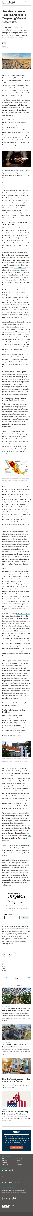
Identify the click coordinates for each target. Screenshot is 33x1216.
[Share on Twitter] (9, 954)
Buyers (18, 1160)
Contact (18, 1182)
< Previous (5, 977)
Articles (4, 1182)
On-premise (4, 1162)
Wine (3, 1158)
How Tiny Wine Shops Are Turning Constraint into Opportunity (16, 1080)
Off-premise (19, 1164)
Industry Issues (6, 965)
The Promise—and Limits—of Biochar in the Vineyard (14, 1045)
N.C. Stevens (6, 44)
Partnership (5, 1164)
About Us (11, 1182)
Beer (3, 963)
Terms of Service (6, 1184)
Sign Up (25, 917)
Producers (4, 966)
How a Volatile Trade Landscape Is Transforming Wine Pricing (15, 1113)
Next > (29, 977)
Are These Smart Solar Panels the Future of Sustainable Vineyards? (16, 1009)
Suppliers (4, 970)
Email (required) (8, 914)
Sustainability (6, 9)
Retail (4, 1076)
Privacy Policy (16, 1184)
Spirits (4, 968)
